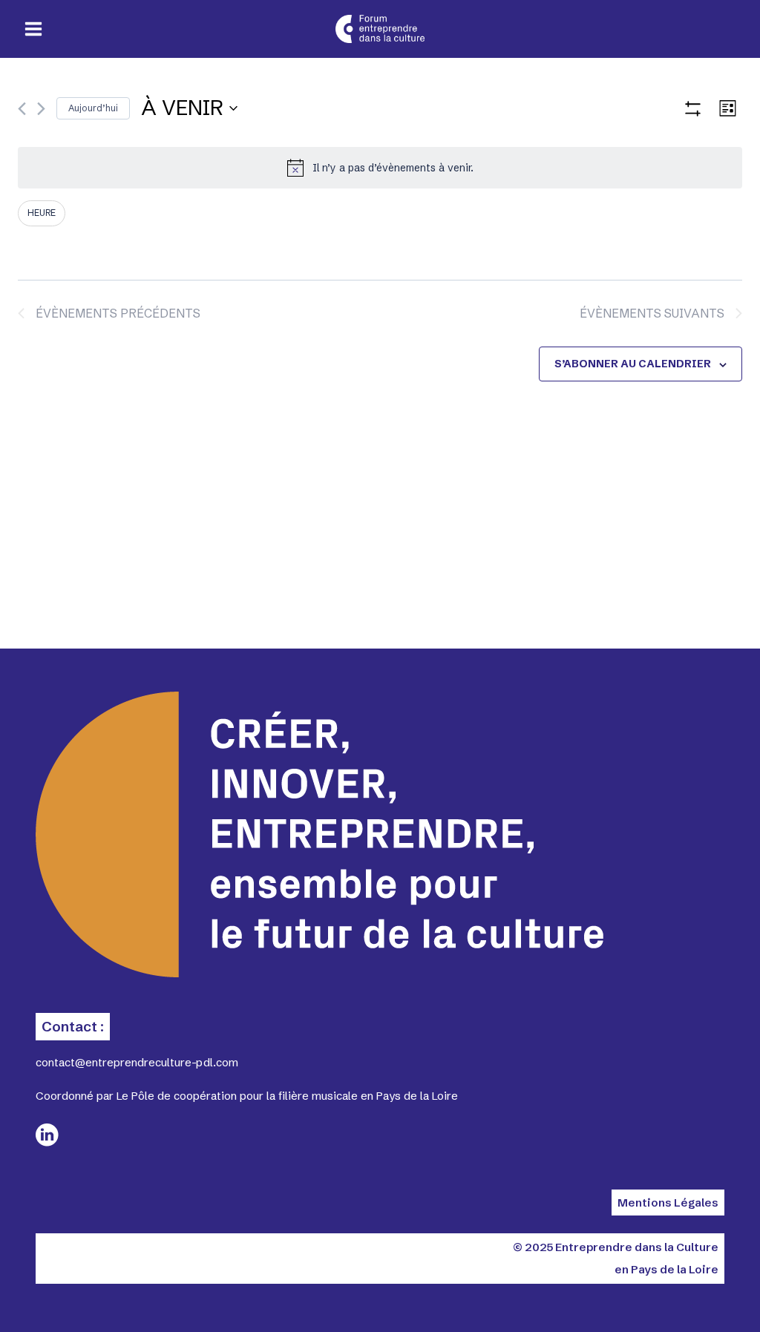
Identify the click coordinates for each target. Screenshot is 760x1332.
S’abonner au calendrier (632, 363)
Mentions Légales (668, 1202)
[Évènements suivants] (41, 109)
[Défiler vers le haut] (693, 1295)
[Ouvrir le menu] (34, 29)
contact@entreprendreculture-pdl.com (137, 1062)
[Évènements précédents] (22, 109)
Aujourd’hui (93, 108)
